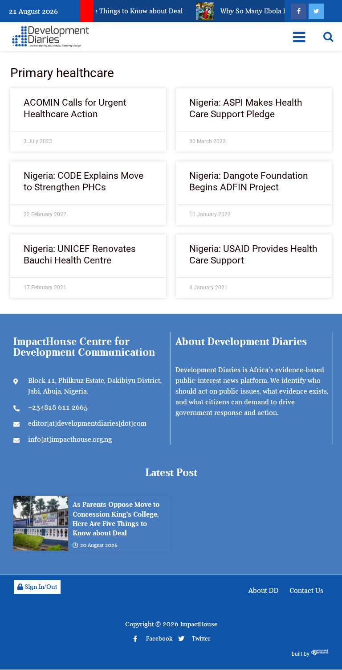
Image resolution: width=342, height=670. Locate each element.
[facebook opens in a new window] (298, 11)
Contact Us (306, 591)
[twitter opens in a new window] (316, 11)
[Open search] (328, 36)
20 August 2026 (99, 545)
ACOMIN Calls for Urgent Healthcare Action (75, 108)
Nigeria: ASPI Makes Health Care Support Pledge (245, 108)
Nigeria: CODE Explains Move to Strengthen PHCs (83, 181)
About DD (263, 591)
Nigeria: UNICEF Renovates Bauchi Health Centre (80, 254)
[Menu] (299, 37)
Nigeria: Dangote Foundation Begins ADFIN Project (248, 181)
